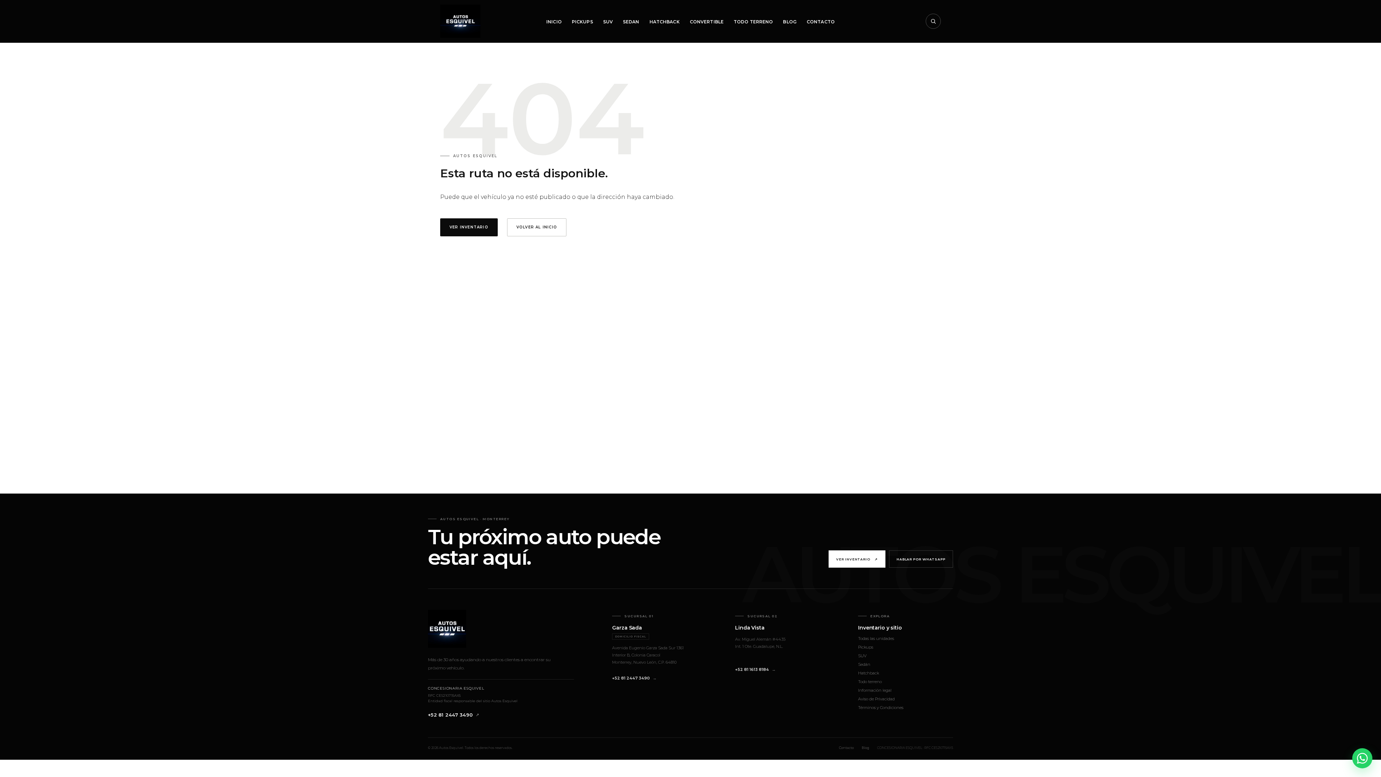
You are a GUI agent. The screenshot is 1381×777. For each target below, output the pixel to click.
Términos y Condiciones (880, 707)
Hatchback (868, 673)
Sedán (864, 664)
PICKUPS (582, 21)
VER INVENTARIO (469, 227)
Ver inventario (857, 559)
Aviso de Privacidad (876, 698)
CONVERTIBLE (707, 21)
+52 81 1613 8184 (752, 669)
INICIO (554, 21)
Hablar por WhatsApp (921, 559)
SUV (608, 21)
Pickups (865, 647)
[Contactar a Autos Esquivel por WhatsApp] (1362, 758)
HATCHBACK (665, 21)
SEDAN (631, 21)
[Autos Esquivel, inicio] (460, 21)
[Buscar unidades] (933, 21)
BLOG (789, 21)
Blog (865, 748)
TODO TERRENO (753, 21)
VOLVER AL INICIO (536, 227)
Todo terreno (870, 681)
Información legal (875, 690)
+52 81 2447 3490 (450, 715)
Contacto (846, 748)
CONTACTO (821, 21)
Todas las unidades (876, 638)
